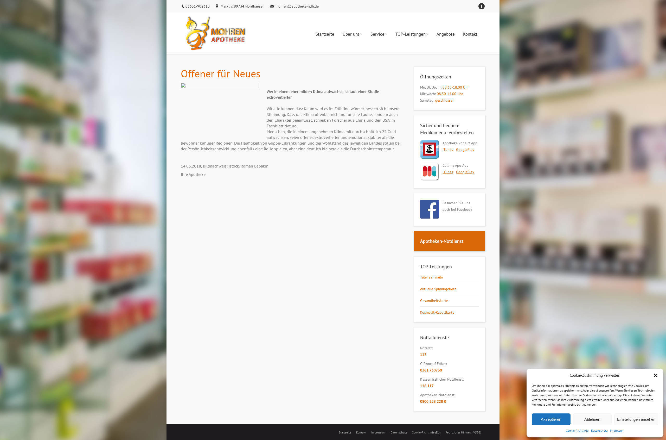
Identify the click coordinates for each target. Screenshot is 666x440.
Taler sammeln (431, 277)
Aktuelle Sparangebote (438, 289)
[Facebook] (481, 6)
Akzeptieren (551, 419)
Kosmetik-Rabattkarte (437, 312)
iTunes (448, 149)
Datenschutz (599, 430)
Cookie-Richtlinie (577, 430)
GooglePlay (465, 149)
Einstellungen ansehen (636, 419)
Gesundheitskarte (434, 300)
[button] (655, 375)
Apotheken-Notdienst (441, 241)
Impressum (617, 430)
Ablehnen (592, 419)
